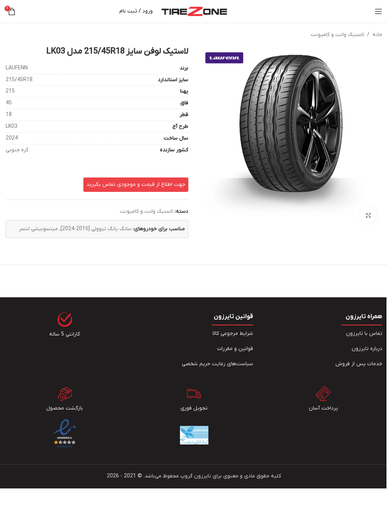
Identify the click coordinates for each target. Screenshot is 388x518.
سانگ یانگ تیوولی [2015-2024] (96, 228)
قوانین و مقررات (235, 348)
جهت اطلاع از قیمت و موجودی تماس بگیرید (135, 184)
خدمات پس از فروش (358, 363)
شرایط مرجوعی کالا (233, 333)
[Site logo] (194, 11)
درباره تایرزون (367, 348)
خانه (377, 34)
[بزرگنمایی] (368, 215)
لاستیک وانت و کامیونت (337, 34)
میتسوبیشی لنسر (38, 228)
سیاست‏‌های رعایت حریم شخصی (217, 363)
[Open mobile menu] (378, 11)
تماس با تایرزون (364, 333)
